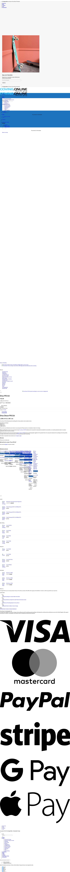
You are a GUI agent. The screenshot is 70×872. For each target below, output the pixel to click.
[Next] (1, 392)
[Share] (66, 1)
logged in (6, 444)
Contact (3, 5)
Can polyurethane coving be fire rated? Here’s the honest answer (14, 599)
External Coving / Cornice (9, 99)
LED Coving (6, 101)
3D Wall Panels (7, 104)
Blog (3, 4)
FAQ (3, 6)
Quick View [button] (26, 462)
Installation (4, 851)
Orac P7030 (35, 475)
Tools (3, 386)
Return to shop (7, 116)
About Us (4, 3)
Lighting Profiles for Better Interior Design (10, 605)
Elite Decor (14, 608)
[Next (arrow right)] (68, 436)
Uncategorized (5, 387)
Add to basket (8, 402)
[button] (4, 7)
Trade (3, 117)
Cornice (7, 608)
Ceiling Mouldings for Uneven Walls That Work (11, 596)
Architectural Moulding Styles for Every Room (10, 602)
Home (3, 94)
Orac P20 (11, 460)
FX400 (18, 433)
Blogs (3, 114)
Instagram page (18, 435)
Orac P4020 (2, 457)
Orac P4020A (26, 466)
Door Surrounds (7, 105)
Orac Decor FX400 (21, 432)
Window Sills (4, 388)
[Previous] (0, 392)
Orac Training (6, 850)
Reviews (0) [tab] (4, 412)
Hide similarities (6, 862)
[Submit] (2, 102)
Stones (3, 385)
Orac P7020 (17, 458)
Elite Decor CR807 (8, 460)
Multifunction (7, 106)
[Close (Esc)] (69, 1)
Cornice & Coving (7, 98)
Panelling (6, 100)
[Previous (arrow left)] (2, 436)
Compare (1, 461)
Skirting (5, 102)
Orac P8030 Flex (22, 463)
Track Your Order (5, 122)
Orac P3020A (30, 481)
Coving (10, 608)
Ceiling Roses (6, 103)
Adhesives (6, 108)
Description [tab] (4, 411)
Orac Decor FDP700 (23, 429)
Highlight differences (7, 863)
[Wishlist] (0, 390)
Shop (3, 96)
